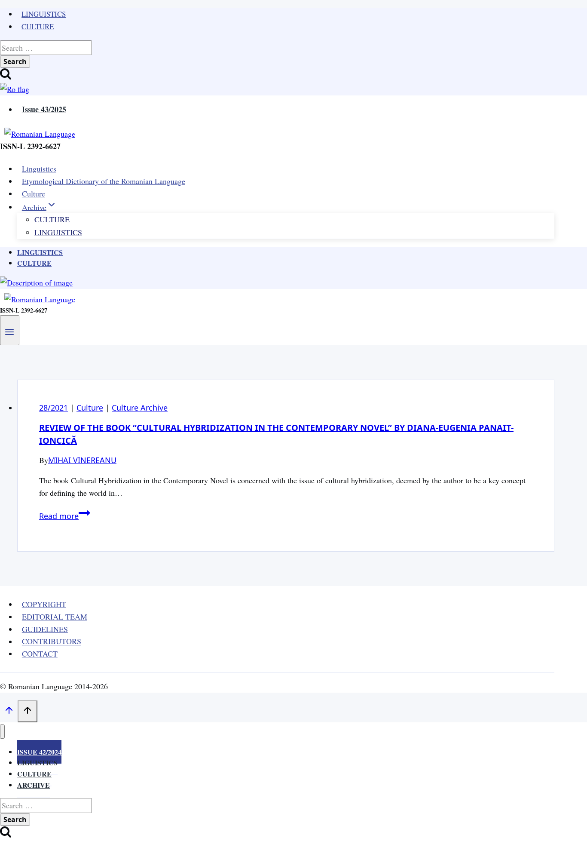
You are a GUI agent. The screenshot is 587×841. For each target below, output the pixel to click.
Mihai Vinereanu (82, 460)
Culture (37, 26)
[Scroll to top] (9, 711)
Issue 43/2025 (44, 109)
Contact (40, 653)
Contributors (51, 641)
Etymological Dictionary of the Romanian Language (103, 181)
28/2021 (53, 407)
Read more (64, 516)
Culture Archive (140, 407)
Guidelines (45, 629)
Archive (33, 785)
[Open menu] (9, 330)
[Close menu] (2, 731)
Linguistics (43, 14)
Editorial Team (54, 616)
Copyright (44, 604)
